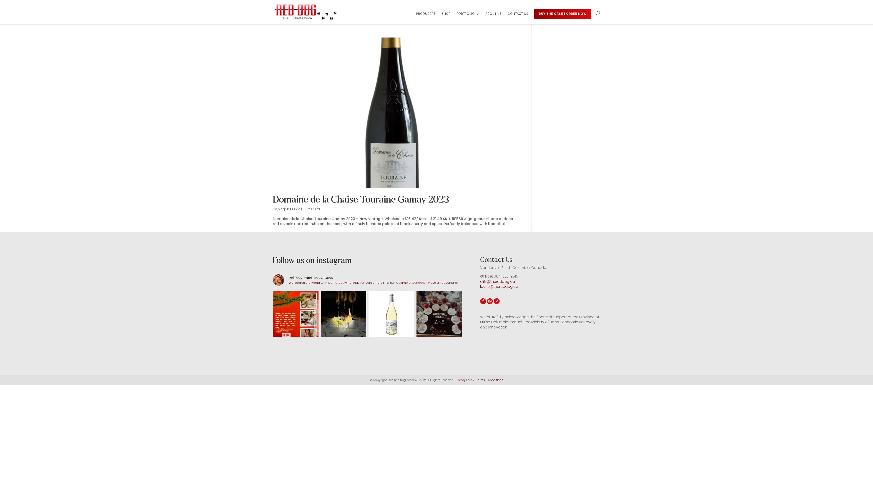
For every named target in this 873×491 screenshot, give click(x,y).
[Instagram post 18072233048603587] (296, 314)
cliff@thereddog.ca (497, 281)
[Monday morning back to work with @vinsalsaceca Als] (439, 314)
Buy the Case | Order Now (563, 14)
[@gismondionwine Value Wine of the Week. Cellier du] (391, 314)
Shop (446, 14)
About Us (493, 14)
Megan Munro (289, 209)
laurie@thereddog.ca (499, 286)
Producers (426, 14)
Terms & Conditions (489, 380)
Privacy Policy (465, 380)
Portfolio (466, 14)
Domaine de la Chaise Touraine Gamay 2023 (361, 200)
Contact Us (518, 14)
